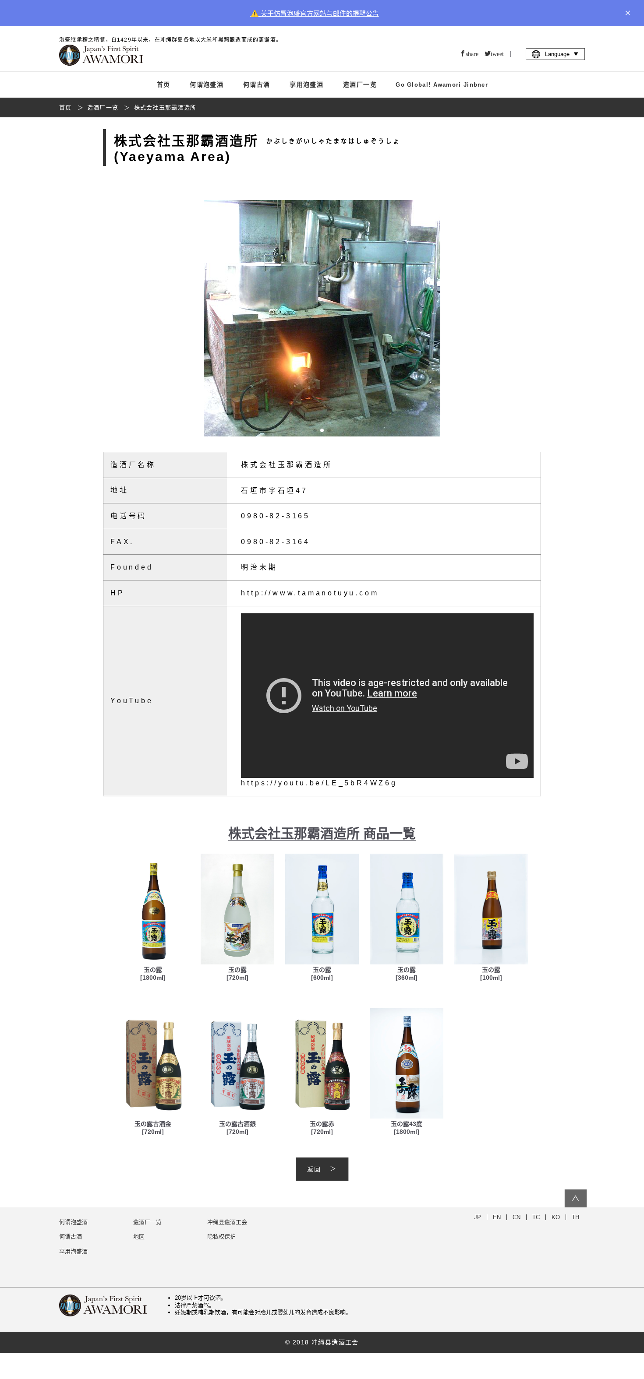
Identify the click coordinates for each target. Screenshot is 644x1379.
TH (575, 1217)
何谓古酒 (256, 84)
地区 (139, 1236)
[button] (532, 318)
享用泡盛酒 (306, 84)
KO (556, 1217)
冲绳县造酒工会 (227, 1222)
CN (516, 1217)
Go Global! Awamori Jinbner (442, 84)
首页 (163, 84)
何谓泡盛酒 (206, 84)
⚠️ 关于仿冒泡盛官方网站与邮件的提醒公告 (315, 13)
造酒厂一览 (360, 84)
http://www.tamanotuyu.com (310, 593)
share (472, 53)
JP (477, 1217)
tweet (497, 53)
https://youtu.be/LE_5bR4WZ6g (319, 783)
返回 (314, 1169)
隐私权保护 (221, 1236)
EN (497, 1217)
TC (536, 1217)
